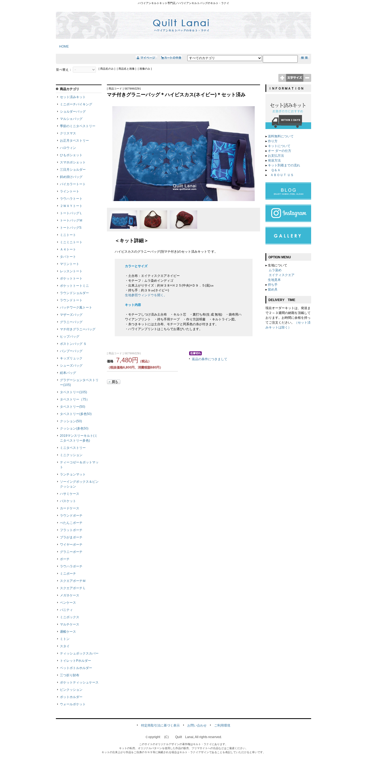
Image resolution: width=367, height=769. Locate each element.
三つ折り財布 (69, 675)
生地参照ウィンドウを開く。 (146, 295)
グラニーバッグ (71, 322)
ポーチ (65, 559)
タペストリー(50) (72, 407)
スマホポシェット (73, 162)
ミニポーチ (68, 573)
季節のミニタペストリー (77, 126)
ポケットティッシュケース (79, 682)
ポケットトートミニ (74, 286)
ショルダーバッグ (73, 111)
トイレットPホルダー (75, 661)
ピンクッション (71, 690)
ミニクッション (71, 455)
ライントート (69, 191)
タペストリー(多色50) (76, 414)
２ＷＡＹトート (71, 206)
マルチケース (69, 624)
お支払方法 (276, 156)
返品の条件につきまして (209, 359)
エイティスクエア (281, 275)
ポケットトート (71, 278)
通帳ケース (68, 632)
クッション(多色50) (74, 428)
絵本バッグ (68, 373)
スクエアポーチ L (72, 588)
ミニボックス (69, 617)
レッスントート (71, 271)
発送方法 (274, 160)
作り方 (273, 141)
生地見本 (274, 280)
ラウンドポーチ (71, 515)
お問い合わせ (197, 725)
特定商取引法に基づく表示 (160, 725)
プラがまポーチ (71, 537)
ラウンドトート (71, 300)
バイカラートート (73, 184)
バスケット (68, 501)
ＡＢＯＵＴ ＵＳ (282, 175)
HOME (62, 46)
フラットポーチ (71, 530)
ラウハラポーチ (71, 566)
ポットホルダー (71, 697)
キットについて (279, 146)
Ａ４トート (68, 249)
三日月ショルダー (73, 169)
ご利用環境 (222, 725)
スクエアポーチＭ (73, 581)
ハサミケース (69, 494)
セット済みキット (73, 97)
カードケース (69, 508)
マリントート (69, 264)
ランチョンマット (73, 474)
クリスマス (68, 133)
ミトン (65, 639)
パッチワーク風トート (76, 307)
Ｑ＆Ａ (275, 170)
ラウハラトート (71, 199)
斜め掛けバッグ (71, 177)
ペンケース (68, 603)
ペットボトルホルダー (76, 668)
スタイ (65, 646)
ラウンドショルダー (74, 293)
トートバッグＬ (71, 213)
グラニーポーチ (71, 552)
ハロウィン (68, 148)
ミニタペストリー (73, 448)
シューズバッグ (71, 365)
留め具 (273, 289)
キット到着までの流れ (284, 165)
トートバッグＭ (71, 220)
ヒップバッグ (69, 336)
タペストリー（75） (74, 399)
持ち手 (273, 285)
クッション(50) (71, 421)
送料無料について (281, 136)
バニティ (66, 610)
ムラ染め (275, 270)
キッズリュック (71, 358)
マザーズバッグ (71, 315)
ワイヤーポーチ (71, 544)
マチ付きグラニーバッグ (77, 329)
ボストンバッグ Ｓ (73, 344)
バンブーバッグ (71, 351)
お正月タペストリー (74, 140)
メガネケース (69, 595)
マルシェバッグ (71, 119)
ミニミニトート (71, 242)
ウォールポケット (73, 704)
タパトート (68, 257)
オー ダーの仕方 (279, 151)
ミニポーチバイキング (76, 104)
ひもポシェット (71, 155)
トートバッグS (70, 228)
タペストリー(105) (73, 392)
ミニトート (68, 235)
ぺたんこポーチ (71, 523)
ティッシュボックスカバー (79, 653)
